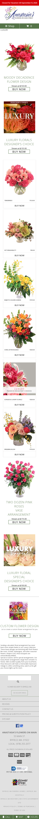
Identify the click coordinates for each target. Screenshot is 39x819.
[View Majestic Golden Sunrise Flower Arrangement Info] (19, 279)
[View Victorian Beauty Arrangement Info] (19, 229)
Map (20, 816)
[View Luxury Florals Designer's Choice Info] (19, 117)
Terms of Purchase (26, 806)
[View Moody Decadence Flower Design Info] (19, 55)
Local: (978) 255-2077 (19, 743)
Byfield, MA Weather (9, 799)
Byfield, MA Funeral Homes (13, 791)
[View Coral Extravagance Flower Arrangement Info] (19, 329)
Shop (11, 26)
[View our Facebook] (17, 727)
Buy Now (19, 89)
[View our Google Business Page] (21, 727)
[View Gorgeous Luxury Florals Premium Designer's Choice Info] (19, 378)
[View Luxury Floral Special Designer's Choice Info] (19, 550)
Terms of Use (19, 810)
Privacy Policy (9, 806)
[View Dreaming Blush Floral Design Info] (19, 428)
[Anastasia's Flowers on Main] (19, 20)
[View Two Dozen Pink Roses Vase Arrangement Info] (19, 479)
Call (7, 816)
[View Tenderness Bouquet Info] (19, 179)
